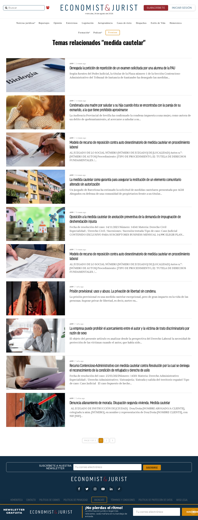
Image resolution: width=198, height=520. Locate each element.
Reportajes (44, 23)
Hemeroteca (176, 23)
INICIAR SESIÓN (182, 7)
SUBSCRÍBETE (156, 7)
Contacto (31, 499)
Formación (83, 32)
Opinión (58, 23)
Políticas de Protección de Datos (155, 499)
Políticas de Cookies (49, 499)
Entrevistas (71, 23)
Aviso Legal (182, 499)
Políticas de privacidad (76, 499)
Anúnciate (99, 499)
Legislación (88, 23)
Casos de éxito (124, 23)
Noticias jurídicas (25, 23)
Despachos (141, 23)
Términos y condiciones (123, 499)
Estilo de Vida (158, 23)
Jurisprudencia (105, 23)
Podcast (97, 32)
